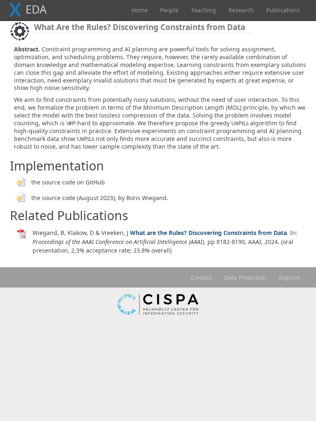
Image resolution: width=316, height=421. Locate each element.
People (169, 10)
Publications (283, 10)
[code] (21, 180)
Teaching (203, 10)
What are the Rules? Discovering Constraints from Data (208, 233)
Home (140, 10)
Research (241, 10)
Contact (201, 277)
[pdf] (22, 233)
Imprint (289, 277)
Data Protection (245, 277)
